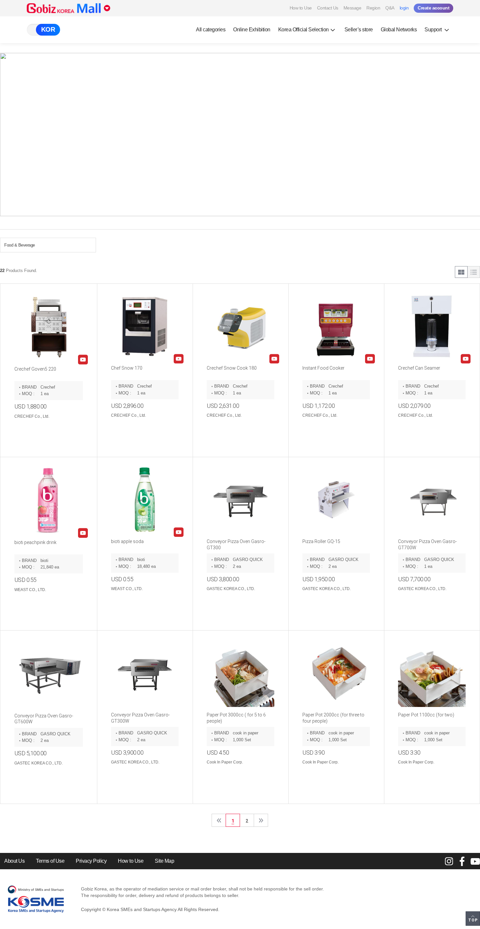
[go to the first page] (219, 820)
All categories (210, 29)
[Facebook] (462, 861)
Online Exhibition (251, 29)
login (404, 7)
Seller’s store (358, 29)
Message (352, 7)
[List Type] (473, 272)
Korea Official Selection (303, 29)
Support (433, 29)
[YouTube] (475, 861)
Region (373, 7)
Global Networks (399, 29)
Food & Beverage (19, 245)
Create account (433, 7)
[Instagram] (449, 861)
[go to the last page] (261, 820)
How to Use (301, 7)
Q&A (389, 7)
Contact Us (327, 7)
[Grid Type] (461, 272)
